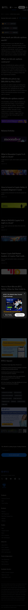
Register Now (19, 314)
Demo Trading (8, 314)
